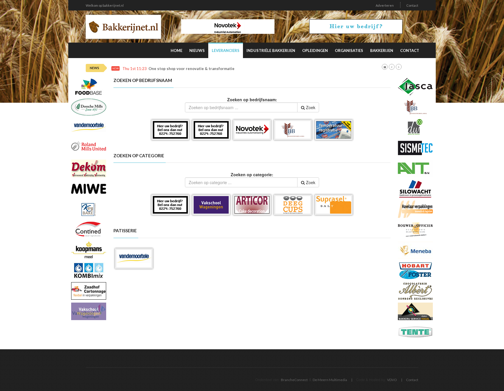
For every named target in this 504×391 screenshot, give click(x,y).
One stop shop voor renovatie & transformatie (191, 69)
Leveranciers (225, 50)
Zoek (310, 107)
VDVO (392, 380)
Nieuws (197, 50)
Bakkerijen (381, 50)
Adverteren (385, 5)
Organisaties (349, 50)
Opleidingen (315, 50)
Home (176, 50)
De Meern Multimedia (330, 380)
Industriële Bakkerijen (270, 50)
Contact (412, 5)
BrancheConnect (294, 380)
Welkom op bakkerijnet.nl (105, 5)
